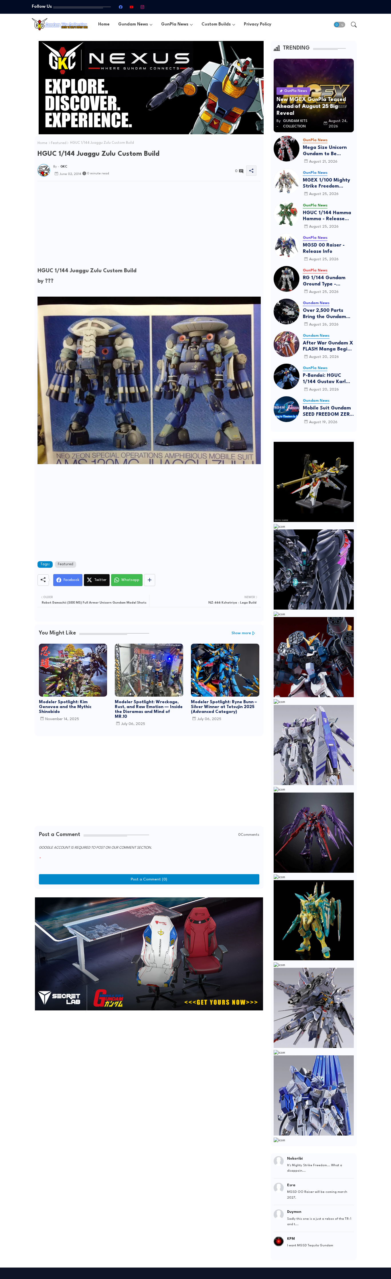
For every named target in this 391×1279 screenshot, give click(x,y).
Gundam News (133, 24)
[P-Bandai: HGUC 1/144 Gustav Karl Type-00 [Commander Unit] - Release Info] (286, 376)
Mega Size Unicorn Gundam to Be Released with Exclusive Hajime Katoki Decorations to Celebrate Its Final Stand (328, 151)
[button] (339, 24)
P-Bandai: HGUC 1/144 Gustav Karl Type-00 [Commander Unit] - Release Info (326, 379)
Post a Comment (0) (149, 879)
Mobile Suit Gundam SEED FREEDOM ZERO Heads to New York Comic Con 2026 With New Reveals (328, 411)
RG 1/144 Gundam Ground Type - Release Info (324, 281)
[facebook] (120, 7)
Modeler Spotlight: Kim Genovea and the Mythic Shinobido (65, 707)
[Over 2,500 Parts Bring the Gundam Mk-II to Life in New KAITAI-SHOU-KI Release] (286, 311)
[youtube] (131, 7)
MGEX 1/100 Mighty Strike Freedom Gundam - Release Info (326, 184)
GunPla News (174, 24)
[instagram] (142, 7)
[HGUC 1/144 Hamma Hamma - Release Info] (286, 214)
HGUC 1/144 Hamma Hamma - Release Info (327, 216)
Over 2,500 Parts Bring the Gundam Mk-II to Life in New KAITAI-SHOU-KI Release (326, 314)
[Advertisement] (149, 226)
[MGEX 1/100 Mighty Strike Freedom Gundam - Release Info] (286, 181)
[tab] (104, 24)
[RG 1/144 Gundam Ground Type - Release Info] (286, 279)
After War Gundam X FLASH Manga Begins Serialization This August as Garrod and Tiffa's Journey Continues (328, 346)
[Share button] (149, 580)
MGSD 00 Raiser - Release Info (324, 248)
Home (104, 24)
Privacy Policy (257, 24)
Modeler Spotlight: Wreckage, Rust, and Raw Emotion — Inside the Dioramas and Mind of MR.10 (149, 709)
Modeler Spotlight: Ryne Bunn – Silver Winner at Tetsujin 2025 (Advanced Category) (224, 707)
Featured (58, 143)
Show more (241, 633)
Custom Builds (216, 24)
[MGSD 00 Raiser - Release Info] (286, 246)
